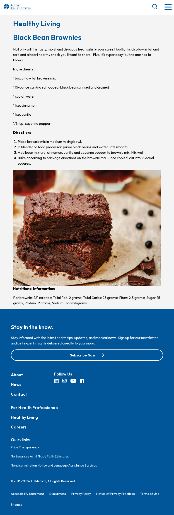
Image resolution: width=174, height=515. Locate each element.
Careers (19, 427)
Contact (19, 394)
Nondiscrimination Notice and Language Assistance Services (54, 465)
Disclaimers (57, 494)
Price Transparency (25, 447)
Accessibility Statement (27, 494)
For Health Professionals (34, 407)
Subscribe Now (82, 355)
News (16, 384)
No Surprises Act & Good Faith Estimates (40, 456)
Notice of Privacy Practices (115, 494)
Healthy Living (24, 417)
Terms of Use (149, 494)
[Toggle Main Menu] (168, 7)
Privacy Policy (81, 494)
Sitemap (16, 505)
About (17, 374)
